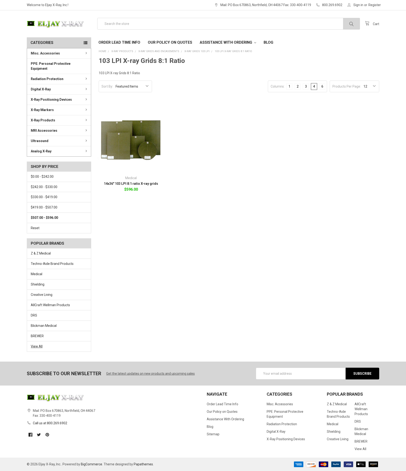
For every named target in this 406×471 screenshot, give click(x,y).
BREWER (37, 336)
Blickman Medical (44, 326)
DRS (34, 315)
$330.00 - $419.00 (44, 197)
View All (37, 346)
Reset (35, 228)
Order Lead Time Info (119, 42)
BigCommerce (91, 464)
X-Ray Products (43, 120)
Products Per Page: (346, 86)
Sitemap (213, 434)
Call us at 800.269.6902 (50, 423)
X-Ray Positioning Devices (51, 99)
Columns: (278, 86)
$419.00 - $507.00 (44, 207)
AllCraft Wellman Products (50, 305)
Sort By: (107, 86)
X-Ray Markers (42, 110)
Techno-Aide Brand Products (52, 264)
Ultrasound (39, 141)
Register (374, 5)
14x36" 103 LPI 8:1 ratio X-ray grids (131, 183)
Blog (268, 42)
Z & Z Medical (41, 253)
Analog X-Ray (41, 151)
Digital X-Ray (41, 89)
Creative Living (41, 295)
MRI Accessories (44, 130)
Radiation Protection (47, 79)
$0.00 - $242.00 (42, 176)
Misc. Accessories (45, 53)
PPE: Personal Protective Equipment (50, 66)
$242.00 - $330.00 (44, 187)
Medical (36, 274)
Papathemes (143, 464)
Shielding (37, 284)
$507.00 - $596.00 (44, 218)
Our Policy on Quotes (170, 42)
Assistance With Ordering (226, 42)
